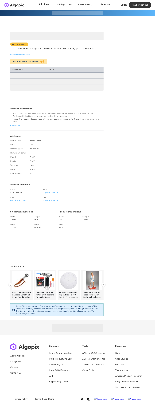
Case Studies (121, 359)
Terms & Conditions (44, 399)
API (70, 4)
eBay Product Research (127, 382)
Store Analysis (56, 364)
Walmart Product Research (128, 387)
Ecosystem (15, 361)
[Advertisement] (77, 23)
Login (123, 5)
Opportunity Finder (58, 382)
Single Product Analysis (60, 353)
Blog (117, 353)
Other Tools (88, 370)
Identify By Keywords (59, 370)
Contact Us (15, 373)
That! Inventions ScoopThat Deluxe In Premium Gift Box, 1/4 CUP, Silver (50, 48)
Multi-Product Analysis (60, 359)
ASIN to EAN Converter (93, 359)
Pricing (61, 4)
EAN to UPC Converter (93, 364)
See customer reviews (20, 55)
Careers (14, 367)
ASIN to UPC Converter (93, 353)
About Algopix (17, 356)
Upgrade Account (50, 192)
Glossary (119, 364)
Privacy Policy (20, 399)
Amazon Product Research (128, 376)
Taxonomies (121, 370)
